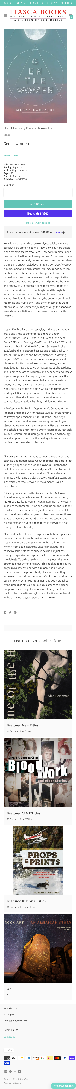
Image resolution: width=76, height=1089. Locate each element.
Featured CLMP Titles (23, 813)
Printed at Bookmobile (39, 128)
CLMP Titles (10, 128)
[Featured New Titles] (38, 684)
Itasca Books (25, 1079)
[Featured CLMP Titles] (38, 772)
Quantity (9, 184)
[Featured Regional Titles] (38, 860)
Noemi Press (11, 155)
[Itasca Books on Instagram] (15, 1071)
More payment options (38, 222)
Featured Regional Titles (26, 901)
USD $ (7, 1050)
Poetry (21, 128)
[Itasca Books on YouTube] (19, 1071)
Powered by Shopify (12, 1083)
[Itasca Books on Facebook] (5, 1071)
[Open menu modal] (6, 15)
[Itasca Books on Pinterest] (10, 1071)
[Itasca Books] (38, 16)
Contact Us (9, 1036)
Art (9, 988)
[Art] (38, 948)
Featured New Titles (23, 725)
